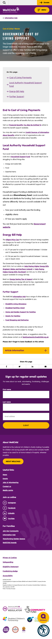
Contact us (7, 486)
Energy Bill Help (16, 91)
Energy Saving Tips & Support (21, 279)
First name (7, 389)
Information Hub (19, 296)
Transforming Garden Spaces (14, 539)
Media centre (8, 490)
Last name (7, 402)
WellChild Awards (10, 543)
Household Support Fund (20, 157)
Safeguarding (8, 562)
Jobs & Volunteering (10, 482)
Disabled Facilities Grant (15, 308)
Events (5, 479)
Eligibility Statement (11, 567)
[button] (43, 631)
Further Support (16, 96)
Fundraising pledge (10, 571)
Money (17, 29)
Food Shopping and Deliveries (17, 320)
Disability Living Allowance (15, 304)
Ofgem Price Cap (12, 240)
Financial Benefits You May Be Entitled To (25, 125)
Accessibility (8, 576)
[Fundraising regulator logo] (12, 609)
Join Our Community (11, 531)
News (5, 475)
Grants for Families (12, 316)
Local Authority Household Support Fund (25, 84)
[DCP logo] (14, 619)
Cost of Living (8, 29)
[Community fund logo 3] (35, 609)
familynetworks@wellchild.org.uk (36, 337)
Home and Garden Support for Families (20, 312)
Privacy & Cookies (10, 558)
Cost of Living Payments (20, 77)
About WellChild (13, 461)
